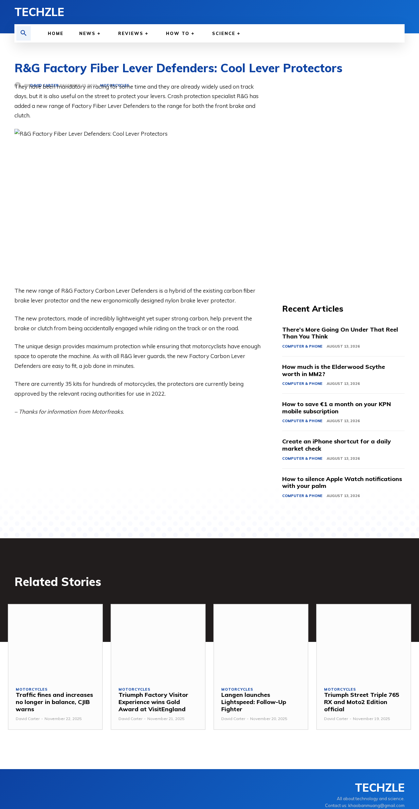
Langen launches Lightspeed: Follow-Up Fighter (253, 702)
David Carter (28, 718)
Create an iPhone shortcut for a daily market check (336, 445)
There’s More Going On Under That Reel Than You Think (340, 333)
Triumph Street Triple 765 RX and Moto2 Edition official (361, 702)
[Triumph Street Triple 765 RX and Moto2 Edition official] (363, 642)
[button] (23, 33)
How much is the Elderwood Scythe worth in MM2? (333, 370)
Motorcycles (32, 689)
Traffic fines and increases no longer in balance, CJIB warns (54, 702)
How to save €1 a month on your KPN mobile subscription (336, 407)
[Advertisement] (343, 180)
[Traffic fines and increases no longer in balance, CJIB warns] (55, 642)
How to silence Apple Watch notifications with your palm (342, 482)
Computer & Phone (302, 346)
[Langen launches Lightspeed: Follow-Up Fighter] (261, 642)
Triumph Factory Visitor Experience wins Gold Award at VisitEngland (153, 702)
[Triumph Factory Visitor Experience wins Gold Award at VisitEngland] (158, 642)
